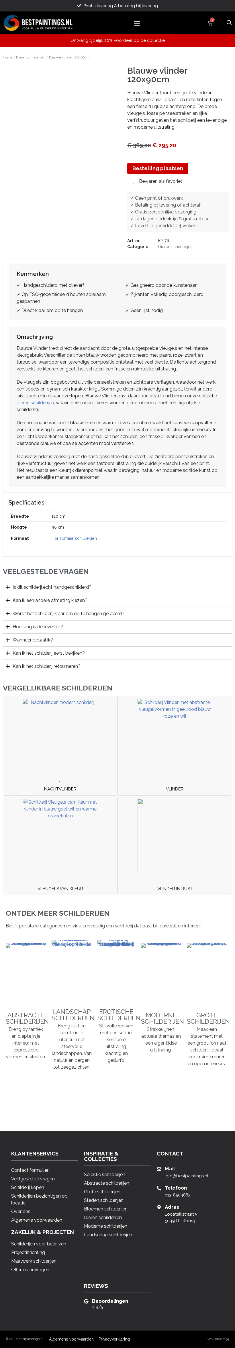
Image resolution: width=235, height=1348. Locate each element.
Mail (170, 1169)
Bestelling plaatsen (157, 168)
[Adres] (159, 1207)
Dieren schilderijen (30, 57)
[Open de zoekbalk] (229, 21)
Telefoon (176, 1188)
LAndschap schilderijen (73, 1015)
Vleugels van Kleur (60, 888)
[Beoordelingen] (86, 1301)
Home (7, 57)
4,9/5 (97, 1307)
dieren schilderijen (35, 402)
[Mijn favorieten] (219, 22)
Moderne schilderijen (162, 1018)
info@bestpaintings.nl (186, 1175)
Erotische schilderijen (118, 1015)
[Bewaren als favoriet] (60, 779)
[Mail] (159, 1169)
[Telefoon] (159, 1188)
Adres (172, 1207)
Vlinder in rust (175, 888)
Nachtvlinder (60, 789)
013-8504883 (178, 1195)
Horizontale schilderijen (74, 538)
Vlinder (175, 789)
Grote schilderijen (208, 1018)
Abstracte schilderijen (27, 1018)
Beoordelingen (110, 1301)
